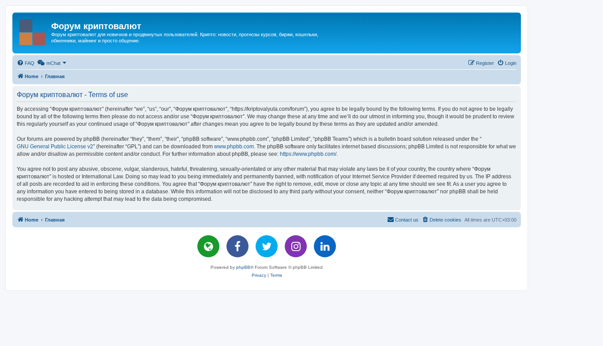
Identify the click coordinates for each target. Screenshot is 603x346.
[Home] (33, 30)
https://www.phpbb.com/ (308, 154)
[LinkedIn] (325, 246)
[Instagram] (296, 246)
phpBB (243, 267)
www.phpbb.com (234, 146)
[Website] (208, 246)
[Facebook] (237, 246)
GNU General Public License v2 (55, 146)
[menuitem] (25, 63)
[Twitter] (267, 246)
